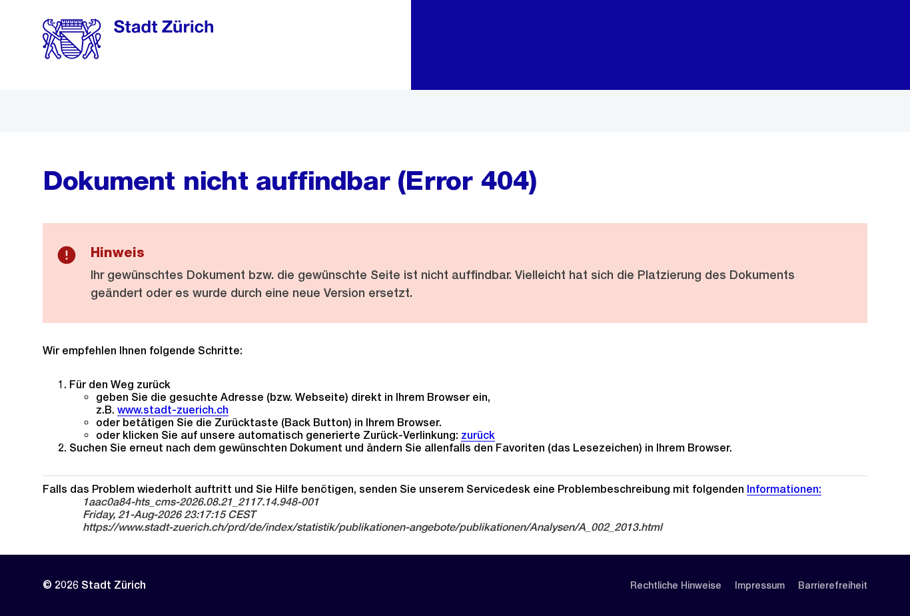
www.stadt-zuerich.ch (172, 410)
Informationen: (784, 489)
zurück (478, 435)
